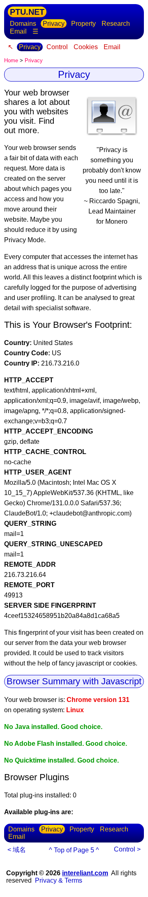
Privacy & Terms (58, 880)
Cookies (86, 46)
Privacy (54, 23)
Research (116, 23)
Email (18, 31)
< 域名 (16, 849)
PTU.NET (27, 11)
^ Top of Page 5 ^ (74, 850)
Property (83, 23)
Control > (127, 849)
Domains (23, 23)
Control (57, 46)
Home (11, 60)
